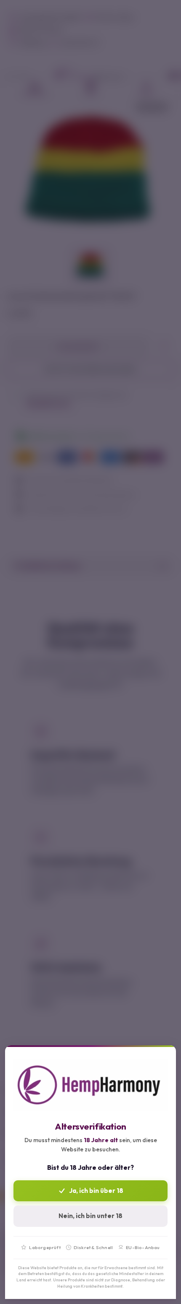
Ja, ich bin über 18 (96, 1191)
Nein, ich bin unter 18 (90, 1216)
